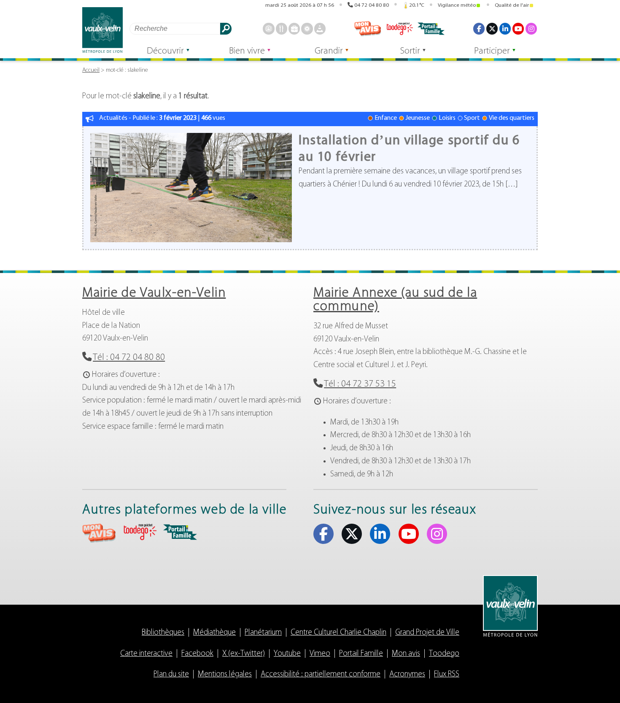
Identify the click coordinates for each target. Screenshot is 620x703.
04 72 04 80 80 (371, 5)
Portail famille (431, 28)
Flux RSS (446, 675)
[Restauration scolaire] (281, 28)
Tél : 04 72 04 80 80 (129, 357)
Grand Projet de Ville (427, 633)
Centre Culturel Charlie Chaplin (338, 633)
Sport (472, 118)
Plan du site (171, 675)
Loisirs (447, 118)
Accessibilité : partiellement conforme (320, 675)
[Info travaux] (320, 28)
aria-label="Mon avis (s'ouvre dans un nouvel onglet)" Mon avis (99, 533)
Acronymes (407, 675)
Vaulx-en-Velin (102, 30)
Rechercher (226, 28)
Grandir (329, 51)
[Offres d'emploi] (294, 28)
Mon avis (367, 28)
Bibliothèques (163, 633)
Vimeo (320, 654)
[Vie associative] (307, 28)
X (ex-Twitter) (492, 28)
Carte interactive (146, 654)
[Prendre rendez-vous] (268, 28)
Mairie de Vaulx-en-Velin (154, 293)
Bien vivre (247, 51)
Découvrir (165, 51)
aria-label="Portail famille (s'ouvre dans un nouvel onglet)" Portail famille (180, 532)
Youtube (518, 28)
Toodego (399, 28)
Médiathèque (214, 633)
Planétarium (263, 633)
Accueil (91, 70)
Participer (492, 51)
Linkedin (505, 28)
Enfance (386, 118)
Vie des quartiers (511, 118)
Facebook (479, 28)
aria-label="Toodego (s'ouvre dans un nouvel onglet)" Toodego (139, 532)
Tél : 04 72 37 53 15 (360, 384)
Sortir (410, 51)
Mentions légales (225, 675)
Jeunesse (417, 118)
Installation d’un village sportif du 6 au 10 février (409, 149)
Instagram (531, 28)
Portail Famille (361, 654)
